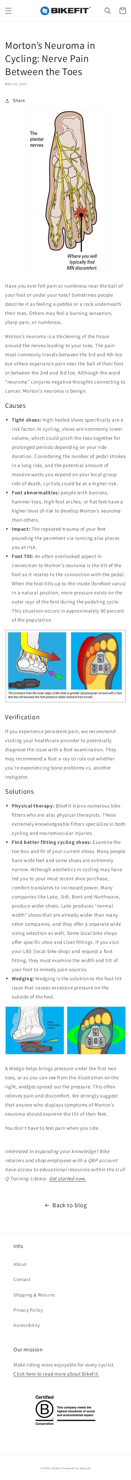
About (20, 1264)
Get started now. (67, 1178)
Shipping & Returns (34, 1295)
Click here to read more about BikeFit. (56, 1374)
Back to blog (69, 1205)
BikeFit (56, 1468)
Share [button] (19, 100)
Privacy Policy (28, 1310)
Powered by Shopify (76, 1468)
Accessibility (26, 1325)
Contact (22, 1279)
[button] (8, 10)
